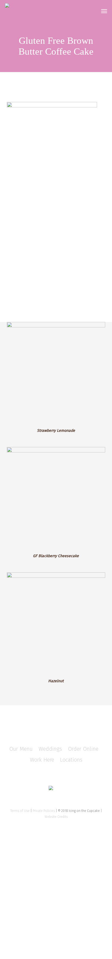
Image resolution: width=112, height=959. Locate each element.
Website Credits (56, 817)
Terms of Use (20, 811)
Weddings (50, 749)
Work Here (42, 759)
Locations (71, 759)
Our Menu (21, 749)
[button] (104, 11)
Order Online (83, 749)
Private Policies (44, 811)
